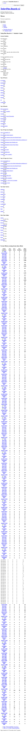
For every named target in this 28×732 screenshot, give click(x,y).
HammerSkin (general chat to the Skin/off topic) (11, 137)
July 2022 (4, 351)
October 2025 (4, 273)
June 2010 (4, 631)
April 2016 (4, 444)
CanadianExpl (4, 225)
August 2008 (4, 677)
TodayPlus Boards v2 (10, 8)
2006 (5, 714)
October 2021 (4, 369)
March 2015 (4, 470)
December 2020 (4, 389)
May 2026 (4, 257)
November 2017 (4, 419)
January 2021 (4, 385)
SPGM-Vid (3, 121)
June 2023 (4, 328)
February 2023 (4, 335)
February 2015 (4, 472)
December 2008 (4, 668)
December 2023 (4, 316)
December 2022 (4, 341)
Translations (3, 123)
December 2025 (4, 268)
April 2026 (4, 259)
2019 (5, 405)
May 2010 (4, 633)
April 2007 (4, 707)
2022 (5, 338)
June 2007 (4, 704)
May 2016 (4, 443)
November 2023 (4, 319)
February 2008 (4, 687)
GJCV (2, 232)
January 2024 (4, 313)
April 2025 (4, 283)
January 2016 (4, 450)
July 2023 (4, 327)
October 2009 (4, 648)
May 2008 (4, 681)
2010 (5, 617)
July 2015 (4, 464)
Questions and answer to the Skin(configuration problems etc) (14, 139)
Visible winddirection (5, 152)
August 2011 (4, 604)
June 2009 (4, 656)
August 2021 (4, 374)
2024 (5, 290)
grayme (2, 206)
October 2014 (4, 483)
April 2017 (4, 431)
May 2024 (4, 305)
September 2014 (4, 485)
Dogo (2, 237)
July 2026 (4, 254)
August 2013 (4, 511)
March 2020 (4, 404)
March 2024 (4, 308)
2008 (5, 666)
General (2, 113)
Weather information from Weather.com (9, 142)
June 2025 (4, 280)
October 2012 (4, 531)
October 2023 (4, 321)
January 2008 (4, 689)
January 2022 (4, 361)
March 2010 (4, 636)
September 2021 (4, 372)
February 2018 (4, 414)
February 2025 (4, 287)
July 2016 (4, 440)
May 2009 (4, 657)
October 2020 (4, 394)
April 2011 (4, 610)
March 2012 (4, 543)
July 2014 (4, 488)
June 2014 (4, 490)
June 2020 (4, 401)
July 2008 (4, 678)
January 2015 (4, 474)
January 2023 (4, 337)
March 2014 (4, 494)
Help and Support (4, 109)
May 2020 (4, 402)
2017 (5, 417)
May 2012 (4, 540)
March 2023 (4, 333)
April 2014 (4, 493)
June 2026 (4, 256)
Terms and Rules (9, 726)
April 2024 (4, 307)
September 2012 (4, 533)
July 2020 (4, 399)
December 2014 (4, 478)
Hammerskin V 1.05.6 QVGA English (9, 180)
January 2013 (4, 523)
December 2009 (4, 644)
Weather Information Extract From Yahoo (9, 144)
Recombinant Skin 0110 (6, 175)
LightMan (3, 199)
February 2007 (4, 711)
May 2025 (4, 281)
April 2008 (4, 683)
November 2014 (4, 481)
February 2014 (4, 497)
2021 (5, 363)
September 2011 (4, 558)
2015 (5, 452)
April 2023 (4, 331)
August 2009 (4, 653)
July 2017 (4, 427)
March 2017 (4, 433)
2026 (5, 251)
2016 (5, 438)
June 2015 (4, 466)
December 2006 (4, 717)
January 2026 (4, 264)
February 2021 (4, 383)
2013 (5, 500)
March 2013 (4, 519)
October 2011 (4, 555)
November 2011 (4, 554)
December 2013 (4, 502)
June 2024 (4, 304)
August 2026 (4, 253)
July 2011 (4, 606)
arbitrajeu (3, 92)
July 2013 (4, 513)
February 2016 (4, 448)
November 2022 (4, 343)
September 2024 (4, 299)
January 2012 (4, 547)
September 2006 (4, 723)
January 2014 (4, 499)
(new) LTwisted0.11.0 (5, 132)
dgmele (2, 234)
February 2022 (4, 359)
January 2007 (4, 713)
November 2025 (4, 271)
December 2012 (4, 527)
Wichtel (2, 97)
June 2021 (4, 377)
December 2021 (4, 365)
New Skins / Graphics (5, 111)
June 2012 (4, 538)
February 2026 (4, 262)
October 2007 (4, 697)
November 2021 (4, 368)
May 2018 (4, 411)
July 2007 (4, 703)
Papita (2, 230)
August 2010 (4, 628)
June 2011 (4, 607)
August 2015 (4, 463)
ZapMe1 (2, 95)
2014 (5, 476)
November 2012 (4, 529)
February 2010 (4, 638)
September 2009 (4, 651)
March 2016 (4, 446)
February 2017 (4, 435)
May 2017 (4, 430)
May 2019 (4, 407)
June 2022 (4, 352)
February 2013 (4, 521)
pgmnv (2, 217)
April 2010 (4, 634)
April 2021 (4, 380)
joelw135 (3, 85)
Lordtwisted (3, 102)
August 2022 (4, 349)
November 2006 (4, 719)
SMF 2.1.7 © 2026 (7, 728)
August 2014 (4, 487)
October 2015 (4, 458)
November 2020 (4, 392)
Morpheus (3, 239)
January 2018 (4, 415)
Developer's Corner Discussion (7, 116)
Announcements (4, 126)
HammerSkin (3, 118)
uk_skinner (3, 80)
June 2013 (4, 514)
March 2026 (4, 260)
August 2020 (4, 398)
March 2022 (4, 357)
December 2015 (4, 454)
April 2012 (4, 541)
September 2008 (4, 675)
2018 (5, 408)
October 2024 (4, 297)
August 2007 (4, 701)
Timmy (2, 87)
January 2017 (4, 437)
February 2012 (4, 545)
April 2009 (4, 659)
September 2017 (4, 423)
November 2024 (4, 295)
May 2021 (4, 378)
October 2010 (4, 624)
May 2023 (4, 330)
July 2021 (4, 375)
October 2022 (4, 345)
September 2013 (4, 509)
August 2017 (4, 425)
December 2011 (4, 551)
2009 (5, 642)
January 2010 (4, 640)
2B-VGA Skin (4, 147)
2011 (5, 548)
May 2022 (4, 354)
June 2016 (4, 441)
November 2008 (4, 671)
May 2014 (4, 491)
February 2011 (4, 614)
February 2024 (4, 311)
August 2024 (4, 301)
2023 (5, 314)
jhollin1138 (3, 82)
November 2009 (4, 647)
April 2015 (4, 469)
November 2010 (4, 622)
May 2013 (4, 516)
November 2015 (4, 457)
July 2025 (4, 278)
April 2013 (4, 517)
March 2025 (4, 284)
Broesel (2, 90)
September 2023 (4, 323)
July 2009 (4, 654)
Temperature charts (5, 149)
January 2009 (4, 664)
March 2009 (4, 660)
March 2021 (4, 381)
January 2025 (4, 288)
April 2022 (4, 355)
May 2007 (4, 706)
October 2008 (4, 673)
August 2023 (4, 325)
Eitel (2, 209)
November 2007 (4, 695)
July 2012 (4, 537)
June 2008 (4, 680)
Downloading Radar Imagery (7, 135)
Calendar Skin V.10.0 (5, 182)
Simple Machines (15, 728)
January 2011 (4, 616)
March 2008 (4, 684)
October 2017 (4, 421)
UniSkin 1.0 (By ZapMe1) (6, 154)
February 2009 (4, 662)
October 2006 (4, 721)
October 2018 (4, 410)
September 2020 (4, 396)
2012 (5, 524)
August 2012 (4, 535)
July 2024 (4, 302)
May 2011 (4, 609)
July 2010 (4, 630)
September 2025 (4, 275)
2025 (5, 266)
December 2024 (4, 292)
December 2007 (4, 692)
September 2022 (4, 348)
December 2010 (4, 620)
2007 (5, 690)
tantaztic (5, 67)
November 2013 (4, 505)
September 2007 (4, 699)
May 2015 (4, 467)
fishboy (2, 211)
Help (4, 726)
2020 (5, 387)
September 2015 (4, 461)
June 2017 (4, 428)
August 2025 (4, 277)
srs (1, 100)
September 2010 (4, 627)
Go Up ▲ (16, 726)
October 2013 (4, 507)
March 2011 (4, 612)
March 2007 (4, 709)
